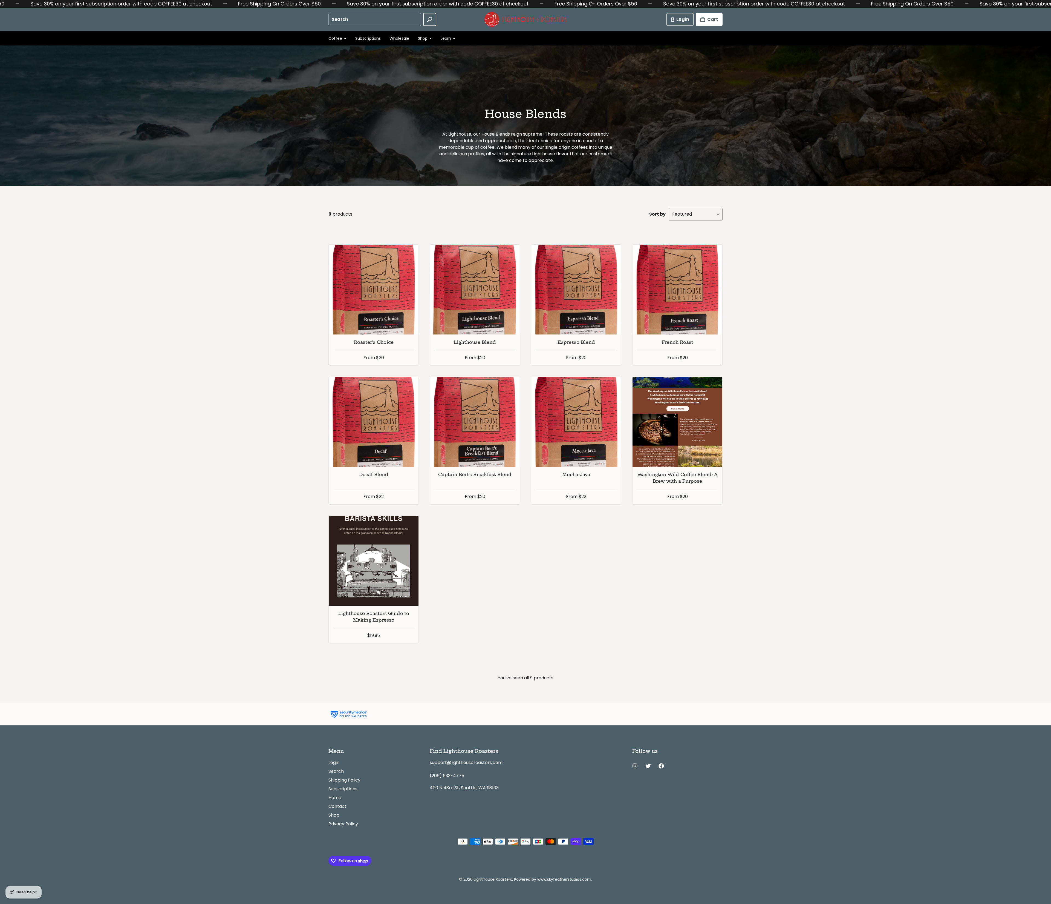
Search (336, 771)
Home (334, 797)
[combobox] (374, 19)
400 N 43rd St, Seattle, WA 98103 (464, 788)
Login (333, 762)
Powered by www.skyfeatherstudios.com (552, 879)
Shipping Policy (344, 780)
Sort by (657, 214)
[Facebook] (661, 766)
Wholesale (399, 38)
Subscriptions (368, 38)
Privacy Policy (343, 824)
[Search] (429, 19)
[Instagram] (635, 766)
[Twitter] (648, 766)
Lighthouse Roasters (493, 879)
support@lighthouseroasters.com (466, 762)
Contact (337, 806)
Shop (333, 815)
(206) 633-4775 (447, 776)
